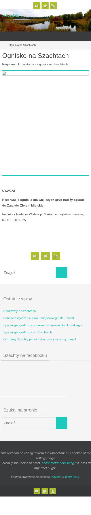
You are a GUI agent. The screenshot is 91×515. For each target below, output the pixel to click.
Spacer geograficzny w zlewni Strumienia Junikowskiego (42, 325)
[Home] (3, 45)
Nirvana (56, 476)
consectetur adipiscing (58, 463)
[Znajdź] (61, 272)
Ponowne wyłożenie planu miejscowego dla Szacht (38, 318)
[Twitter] (45, 5)
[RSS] (53, 5)
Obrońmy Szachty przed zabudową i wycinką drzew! (39, 339)
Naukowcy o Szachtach (19, 311)
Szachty (10, 15)
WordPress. (72, 476)
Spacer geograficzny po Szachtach (27, 332)
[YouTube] (36, 5)
